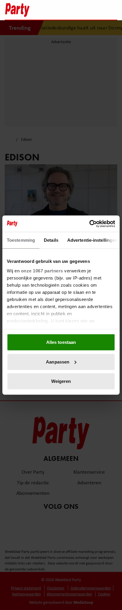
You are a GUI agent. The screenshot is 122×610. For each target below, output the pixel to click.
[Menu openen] (75, 10)
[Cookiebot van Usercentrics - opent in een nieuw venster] (89, 223)
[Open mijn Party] (95, 10)
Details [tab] (51, 240)
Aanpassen (57, 361)
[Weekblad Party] (35, 9)
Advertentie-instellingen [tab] (92, 240)
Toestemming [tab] (21, 240)
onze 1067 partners (42, 270)
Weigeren (61, 381)
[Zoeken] (112, 10)
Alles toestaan (61, 342)
